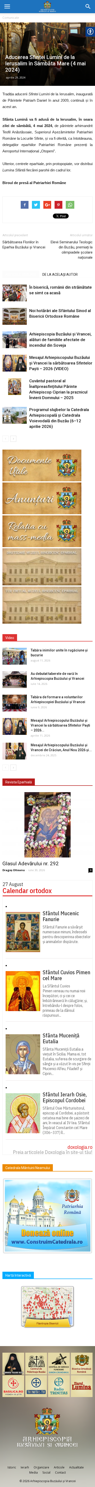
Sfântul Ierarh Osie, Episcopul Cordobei (65, 1097)
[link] (7, 6)
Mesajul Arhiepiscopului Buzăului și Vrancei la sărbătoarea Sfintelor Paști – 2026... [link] (60, 725)
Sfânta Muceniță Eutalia (61, 1038)
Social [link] (46, 1472)
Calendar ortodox (27, 890)
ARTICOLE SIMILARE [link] (21, 274)
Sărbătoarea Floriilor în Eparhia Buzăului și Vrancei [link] (23, 244)
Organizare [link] (41, 1467)
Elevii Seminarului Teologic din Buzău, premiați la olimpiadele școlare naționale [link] (72, 250)
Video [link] (9, 638)
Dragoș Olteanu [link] (13, 870)
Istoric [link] (12, 1467)
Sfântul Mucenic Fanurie (61, 916)
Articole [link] (59, 1467)
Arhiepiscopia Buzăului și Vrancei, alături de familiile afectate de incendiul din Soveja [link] (60, 340)
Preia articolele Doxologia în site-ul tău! (52, 1152)
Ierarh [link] (25, 1467)
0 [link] (90, 870)
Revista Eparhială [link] (18, 782)
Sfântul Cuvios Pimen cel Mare (66, 975)
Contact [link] (60, 1472)
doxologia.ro (79, 1147)
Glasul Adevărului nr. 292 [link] (30, 864)
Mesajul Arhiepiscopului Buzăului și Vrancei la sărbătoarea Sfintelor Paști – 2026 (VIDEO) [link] (60, 363)
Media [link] (33, 1472)
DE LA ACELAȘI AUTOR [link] (60, 274)
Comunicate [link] (10, 18)
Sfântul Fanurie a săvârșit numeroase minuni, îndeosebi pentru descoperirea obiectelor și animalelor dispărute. (67, 934)
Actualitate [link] (76, 1467)
